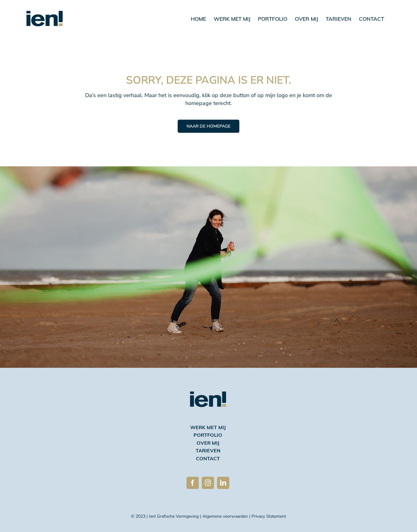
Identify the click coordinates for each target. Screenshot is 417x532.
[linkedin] (223, 483)
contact (208, 459)
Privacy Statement (269, 516)
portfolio (208, 435)
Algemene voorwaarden (225, 516)
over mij (208, 443)
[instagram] (208, 483)
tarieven (208, 451)
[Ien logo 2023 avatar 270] (208, 382)
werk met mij (208, 427)
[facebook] (193, 483)
